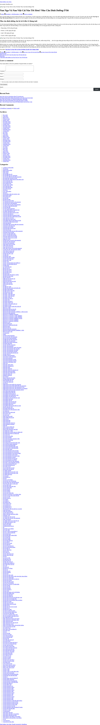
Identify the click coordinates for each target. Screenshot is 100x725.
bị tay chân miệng (7, 191)
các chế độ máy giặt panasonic (10, 203)
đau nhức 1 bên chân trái (8, 296)
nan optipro (5, 499)
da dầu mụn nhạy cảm (8, 253)
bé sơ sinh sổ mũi (7, 188)
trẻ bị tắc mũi (6, 638)
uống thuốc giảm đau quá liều (10, 715)
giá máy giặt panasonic (8, 346)
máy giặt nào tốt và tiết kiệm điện (10, 448)
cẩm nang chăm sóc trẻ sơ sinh (10, 236)
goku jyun (5, 363)
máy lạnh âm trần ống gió (9, 465)
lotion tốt (5, 425)
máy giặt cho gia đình (8, 436)
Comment (2, 71)
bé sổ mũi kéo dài (7, 186)
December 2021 (6, 156)
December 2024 (6, 121)
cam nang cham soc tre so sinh (10, 237)
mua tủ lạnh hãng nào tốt (8, 467)
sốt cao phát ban (6, 544)
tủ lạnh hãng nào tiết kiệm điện (10, 675)
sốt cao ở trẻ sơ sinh (7, 543)
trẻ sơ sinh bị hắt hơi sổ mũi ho (10, 647)
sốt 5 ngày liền (6, 530)
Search (1, 87)
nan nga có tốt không (8, 479)
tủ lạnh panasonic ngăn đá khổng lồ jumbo (13, 707)
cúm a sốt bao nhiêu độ (8, 252)
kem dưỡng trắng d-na (8, 404)
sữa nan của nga (6, 571)
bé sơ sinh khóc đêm (7, 187)
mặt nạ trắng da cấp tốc (8, 428)
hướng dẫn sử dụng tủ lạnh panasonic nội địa (13, 389)
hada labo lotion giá (7, 374)
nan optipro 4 (6, 501)
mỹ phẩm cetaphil (7, 470)
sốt (3, 527)
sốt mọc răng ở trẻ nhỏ (8, 555)
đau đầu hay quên (7, 286)
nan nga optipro (6, 490)
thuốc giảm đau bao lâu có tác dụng (11, 618)
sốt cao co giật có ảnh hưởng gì (10, 531)
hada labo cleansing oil (8, 366)
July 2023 (5, 132)
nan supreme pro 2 (7, 507)
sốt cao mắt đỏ (6, 542)
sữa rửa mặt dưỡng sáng (8, 593)
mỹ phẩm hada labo (7, 474)
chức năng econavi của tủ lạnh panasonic (12, 248)
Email (2, 76)
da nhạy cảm (6, 261)
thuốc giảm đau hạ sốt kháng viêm (11, 620)
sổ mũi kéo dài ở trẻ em (8, 526)
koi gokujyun (6, 411)
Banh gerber (6, 171)
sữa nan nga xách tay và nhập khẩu (11, 584)
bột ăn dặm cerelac (7, 195)
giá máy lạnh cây (7, 354)
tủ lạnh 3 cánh (6, 670)
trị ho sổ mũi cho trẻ (7, 663)
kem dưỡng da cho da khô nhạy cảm (11, 397)
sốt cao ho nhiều (6, 539)
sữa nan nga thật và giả (8, 581)
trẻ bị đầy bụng (6, 630)
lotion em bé (6, 419)
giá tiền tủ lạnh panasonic (9, 355)
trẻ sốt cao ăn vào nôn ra (8, 659)
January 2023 (6, 138)
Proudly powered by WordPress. (19, 724)
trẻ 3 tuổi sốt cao (7, 628)
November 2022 (6, 141)
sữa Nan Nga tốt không (8, 583)
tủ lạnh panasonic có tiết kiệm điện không (12, 700)
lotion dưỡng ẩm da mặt (8, 417)
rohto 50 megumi (7, 519)
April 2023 (5, 135)
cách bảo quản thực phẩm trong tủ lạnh (12, 216)
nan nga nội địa (6, 489)
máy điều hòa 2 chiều (8, 430)
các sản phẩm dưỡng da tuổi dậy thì (11, 210)
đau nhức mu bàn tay (8, 301)
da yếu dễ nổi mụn (7, 266)
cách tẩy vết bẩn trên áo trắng (9, 235)
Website (2, 79)
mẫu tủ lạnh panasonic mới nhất (10, 429)
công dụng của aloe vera (8, 251)
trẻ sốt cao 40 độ (7, 658)
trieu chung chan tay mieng (9, 665)
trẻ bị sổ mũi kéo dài (7, 637)
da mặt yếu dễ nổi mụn (8, 258)
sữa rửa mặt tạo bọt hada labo (10, 598)
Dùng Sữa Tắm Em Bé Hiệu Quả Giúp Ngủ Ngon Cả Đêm (14, 100)
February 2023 (6, 137)
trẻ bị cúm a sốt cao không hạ (9, 629)
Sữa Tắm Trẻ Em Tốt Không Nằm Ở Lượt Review (12, 96)
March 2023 (6, 136)
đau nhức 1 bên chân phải (9, 294)
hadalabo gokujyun (7, 375)
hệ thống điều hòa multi (8, 379)
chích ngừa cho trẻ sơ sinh (9, 244)
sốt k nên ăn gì (6, 552)
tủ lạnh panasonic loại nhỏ (9, 706)
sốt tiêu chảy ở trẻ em (8, 561)
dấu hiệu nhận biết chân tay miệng (11, 274)
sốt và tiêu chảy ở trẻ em (8, 564)
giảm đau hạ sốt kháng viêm (9, 362)
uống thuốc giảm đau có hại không (11, 713)
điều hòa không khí (7, 323)
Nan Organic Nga (7, 503)
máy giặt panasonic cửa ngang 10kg (11, 456)
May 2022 (5, 149)
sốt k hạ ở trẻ (6, 551)
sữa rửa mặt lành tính (8, 594)
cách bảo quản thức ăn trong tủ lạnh (11, 215)
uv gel (4, 719)
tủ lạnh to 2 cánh (7, 710)
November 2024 (6, 123)
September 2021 (6, 160)
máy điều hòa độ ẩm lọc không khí (11, 433)
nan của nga (5, 475)
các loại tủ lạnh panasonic (9, 208)
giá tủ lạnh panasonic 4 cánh (9, 359)
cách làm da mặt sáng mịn (9, 225)
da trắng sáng (6, 265)
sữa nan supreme (7, 588)
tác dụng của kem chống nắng (10, 612)
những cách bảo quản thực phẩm (10, 514)
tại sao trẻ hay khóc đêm (8, 613)
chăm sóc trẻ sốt (6, 239)
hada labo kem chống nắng (9, 372)
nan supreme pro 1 (7, 506)
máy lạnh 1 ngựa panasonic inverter (11, 462)
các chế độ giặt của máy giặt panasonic (12, 202)
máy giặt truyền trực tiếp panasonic (11, 461)
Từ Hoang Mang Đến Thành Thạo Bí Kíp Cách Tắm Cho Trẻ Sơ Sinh (16, 97)
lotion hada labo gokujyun (9, 422)
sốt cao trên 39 (6, 548)
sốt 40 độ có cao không (8, 528)
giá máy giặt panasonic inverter (10, 351)
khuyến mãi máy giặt (8, 407)
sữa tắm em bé (6, 605)
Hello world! (16, 108)
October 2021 (6, 158)
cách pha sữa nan (7, 229)
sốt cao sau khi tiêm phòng (9, 547)
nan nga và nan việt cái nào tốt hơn (31, 52)
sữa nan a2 (5, 569)
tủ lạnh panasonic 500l (8, 698)
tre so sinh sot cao (7, 655)
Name (2, 73)
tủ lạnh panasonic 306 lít (8, 690)
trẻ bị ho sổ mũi (6, 633)
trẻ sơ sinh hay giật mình (8, 651)
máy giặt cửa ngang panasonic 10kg (11, 438)
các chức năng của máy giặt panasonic (12, 204)
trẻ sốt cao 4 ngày (7, 657)
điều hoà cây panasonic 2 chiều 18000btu (12, 315)
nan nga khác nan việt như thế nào (11, 482)
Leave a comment (28, 14)
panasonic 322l (6, 515)
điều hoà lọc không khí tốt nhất (10, 325)
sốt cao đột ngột (6, 538)
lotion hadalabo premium (8, 424)
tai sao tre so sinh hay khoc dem (10, 614)
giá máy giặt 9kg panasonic (9, 344)
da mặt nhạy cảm (7, 256)
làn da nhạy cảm (6, 413)
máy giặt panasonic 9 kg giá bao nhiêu (12, 453)
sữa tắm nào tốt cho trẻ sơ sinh (10, 606)
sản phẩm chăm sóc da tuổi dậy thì (11, 520)
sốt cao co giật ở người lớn (9, 532)
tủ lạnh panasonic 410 (8, 695)
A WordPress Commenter (6, 108)
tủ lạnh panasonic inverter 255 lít (10, 702)
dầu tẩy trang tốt (6, 277)
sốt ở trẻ (5, 556)
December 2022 (6, 140)
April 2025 (5, 116)
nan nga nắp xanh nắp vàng (9, 486)
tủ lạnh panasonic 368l (8, 694)
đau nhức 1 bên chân (8, 293)
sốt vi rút (5, 565)
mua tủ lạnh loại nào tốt (8, 469)
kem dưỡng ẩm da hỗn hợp (9, 392)
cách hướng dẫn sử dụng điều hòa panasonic (13, 224)
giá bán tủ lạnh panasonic (9, 335)
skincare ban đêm (7, 524)
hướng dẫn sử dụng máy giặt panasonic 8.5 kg (13, 387)
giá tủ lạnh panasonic (8, 358)
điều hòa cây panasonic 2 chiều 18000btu (12, 317)
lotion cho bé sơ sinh (7, 416)
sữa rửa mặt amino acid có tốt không (11, 592)
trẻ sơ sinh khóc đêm (7, 653)
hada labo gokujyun (7, 368)
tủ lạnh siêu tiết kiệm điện (9, 708)
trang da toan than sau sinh (9, 626)
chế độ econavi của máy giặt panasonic (12, 240)
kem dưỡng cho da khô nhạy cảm (10, 395)
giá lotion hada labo (7, 343)
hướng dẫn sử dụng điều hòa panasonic (12, 384)
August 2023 (6, 131)
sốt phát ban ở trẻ (7, 559)
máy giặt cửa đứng (7, 437)
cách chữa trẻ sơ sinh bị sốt (9, 219)
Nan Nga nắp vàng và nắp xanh (10, 483)
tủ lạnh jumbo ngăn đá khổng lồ (10, 678)
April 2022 (5, 150)
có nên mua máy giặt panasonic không (12, 249)
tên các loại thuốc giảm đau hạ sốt (11, 616)
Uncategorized (6, 711)
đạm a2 (4, 285)
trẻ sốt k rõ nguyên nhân (8, 661)
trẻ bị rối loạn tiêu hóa (8, 635)
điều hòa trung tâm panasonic (9, 329)
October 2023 (6, 128)
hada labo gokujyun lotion (9, 371)
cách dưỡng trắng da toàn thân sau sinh (12, 220)
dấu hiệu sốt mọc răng (8, 276)
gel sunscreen (6, 333)
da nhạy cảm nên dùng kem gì (10, 264)
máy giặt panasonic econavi (9, 457)
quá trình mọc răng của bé (9, 516)
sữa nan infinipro (7, 572)
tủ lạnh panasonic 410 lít (8, 696)
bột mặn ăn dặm (6, 199)
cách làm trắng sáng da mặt (9, 228)
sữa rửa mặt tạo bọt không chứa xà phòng (12, 600)
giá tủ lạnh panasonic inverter (9, 360)
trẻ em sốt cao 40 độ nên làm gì (10, 642)
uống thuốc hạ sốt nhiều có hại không (11, 716)
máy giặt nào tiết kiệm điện (9, 445)
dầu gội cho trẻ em (7, 270)
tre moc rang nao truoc (8, 645)
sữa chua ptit (6, 567)
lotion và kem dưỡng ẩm (8, 426)
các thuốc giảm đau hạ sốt (9, 211)
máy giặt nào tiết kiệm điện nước (10, 446)
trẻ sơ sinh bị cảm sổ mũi (8, 646)
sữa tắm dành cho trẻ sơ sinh (9, 604)
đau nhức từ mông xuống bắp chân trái (12, 306)
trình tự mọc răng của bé (8, 667)
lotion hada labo (6, 420)
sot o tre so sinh (6, 557)
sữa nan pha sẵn (6, 587)
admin (2, 14)
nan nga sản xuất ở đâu (8, 493)
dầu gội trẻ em (6, 273)
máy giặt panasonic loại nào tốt (10, 458)
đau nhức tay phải (7, 305)
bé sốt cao (5, 190)
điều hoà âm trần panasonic (9, 310)
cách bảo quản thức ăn (8, 214)
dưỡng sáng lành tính (8, 284)
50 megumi (5, 169)
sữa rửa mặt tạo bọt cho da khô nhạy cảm (12, 597)
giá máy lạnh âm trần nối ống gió (10, 352)
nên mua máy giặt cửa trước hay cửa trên (12, 508)
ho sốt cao (5, 383)
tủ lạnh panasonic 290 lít (8, 687)
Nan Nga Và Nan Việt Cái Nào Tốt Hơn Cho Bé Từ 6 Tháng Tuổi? (22, 49)
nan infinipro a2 (6, 477)
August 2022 (6, 145)
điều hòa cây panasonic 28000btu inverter (12, 318)
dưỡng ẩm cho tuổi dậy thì (9, 278)
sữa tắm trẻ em (6, 608)
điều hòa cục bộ (6, 322)
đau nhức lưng (6, 299)
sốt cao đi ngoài (6, 536)
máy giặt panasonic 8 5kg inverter (11, 450)
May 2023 (5, 133)
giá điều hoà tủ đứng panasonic (10, 342)
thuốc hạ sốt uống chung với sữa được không (13, 625)
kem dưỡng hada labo (8, 399)
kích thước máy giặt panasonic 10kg (11, 409)
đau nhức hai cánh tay (8, 298)
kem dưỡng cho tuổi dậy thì (9, 396)
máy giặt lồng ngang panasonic (10, 444)
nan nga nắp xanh (7, 485)
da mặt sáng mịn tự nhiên (9, 257)
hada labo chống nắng (8, 364)
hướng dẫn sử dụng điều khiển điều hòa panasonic (14, 385)
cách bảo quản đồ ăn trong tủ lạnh (11, 212)
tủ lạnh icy (5, 676)
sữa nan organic (6, 585)
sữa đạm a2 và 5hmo (8, 568)
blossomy (5, 192)
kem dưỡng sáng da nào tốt (9, 403)
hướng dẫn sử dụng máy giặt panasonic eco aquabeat (15, 388)
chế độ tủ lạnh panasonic (8, 243)
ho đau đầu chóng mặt (8, 381)
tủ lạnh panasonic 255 (8, 686)
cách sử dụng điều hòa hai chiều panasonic (13, 231)
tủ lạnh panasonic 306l (8, 691)
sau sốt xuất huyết (7, 523)
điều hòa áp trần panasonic (9, 313)
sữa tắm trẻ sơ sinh (7, 609)
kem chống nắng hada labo (9, 391)
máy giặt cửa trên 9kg (8, 440)
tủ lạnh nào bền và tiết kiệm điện (10, 682)
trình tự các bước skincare (9, 666)
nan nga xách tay (7, 498)
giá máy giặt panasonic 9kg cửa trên (11, 348)
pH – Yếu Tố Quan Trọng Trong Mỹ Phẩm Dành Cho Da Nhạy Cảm (16, 101)
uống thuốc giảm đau (8, 712)
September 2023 (6, 129)
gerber (4, 334)
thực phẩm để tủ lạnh (8, 617)
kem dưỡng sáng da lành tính (9, 401)
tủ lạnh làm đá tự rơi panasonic (10, 680)
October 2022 (6, 142)
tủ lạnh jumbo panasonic (8, 679)
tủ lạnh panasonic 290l (8, 688)
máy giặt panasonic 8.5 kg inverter (11, 452)
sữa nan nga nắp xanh (8, 575)
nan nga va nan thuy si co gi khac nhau (12, 494)
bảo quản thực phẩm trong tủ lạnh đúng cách (13, 179)
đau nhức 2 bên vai (7, 297)
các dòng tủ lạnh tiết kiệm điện (10, 206)
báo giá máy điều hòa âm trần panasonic (12, 176)
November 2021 (6, 157)
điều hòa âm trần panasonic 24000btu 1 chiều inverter (15, 311)
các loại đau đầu (6, 207)
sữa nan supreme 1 (7, 589)
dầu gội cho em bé (7, 269)
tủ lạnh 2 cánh (6, 669)
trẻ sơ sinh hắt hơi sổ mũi (8, 650)
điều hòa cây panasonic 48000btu (10, 321)
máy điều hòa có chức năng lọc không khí (12, 432)
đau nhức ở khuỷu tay (8, 302)
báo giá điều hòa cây (7, 174)
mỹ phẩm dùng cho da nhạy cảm (10, 473)
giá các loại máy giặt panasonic (10, 337)
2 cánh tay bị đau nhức (8, 167)
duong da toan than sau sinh (9, 281)
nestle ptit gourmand (7, 511)
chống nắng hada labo (8, 245)
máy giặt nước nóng (7, 449)
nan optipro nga (6, 502)
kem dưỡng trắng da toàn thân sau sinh (12, 405)
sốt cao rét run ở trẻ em (8, 546)
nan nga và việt (6, 497)
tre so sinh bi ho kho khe (8, 649)
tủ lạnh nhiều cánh (7, 684)
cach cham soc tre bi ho (8, 217)
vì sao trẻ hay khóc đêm (8, 721)
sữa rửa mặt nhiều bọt (8, 596)
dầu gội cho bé (6, 268)
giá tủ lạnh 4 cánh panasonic (9, 356)
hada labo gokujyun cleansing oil (10, 370)
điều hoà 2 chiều (7, 307)
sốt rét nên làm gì (7, 560)
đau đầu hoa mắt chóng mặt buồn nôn (11, 288)
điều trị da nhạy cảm (7, 331)
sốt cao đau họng (7, 534)
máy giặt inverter (7, 441)
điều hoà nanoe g (7, 327)
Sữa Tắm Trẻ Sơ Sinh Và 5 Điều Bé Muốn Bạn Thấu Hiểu (13, 99)
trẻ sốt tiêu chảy (6, 662)
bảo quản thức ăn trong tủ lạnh (10, 178)
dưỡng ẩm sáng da (7, 280)
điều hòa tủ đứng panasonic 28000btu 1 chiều (13, 330)
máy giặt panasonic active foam (10, 454)
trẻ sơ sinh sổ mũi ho (7, 654)
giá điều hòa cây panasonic (9, 340)
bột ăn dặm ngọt (6, 196)
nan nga (5, 478)
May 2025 (5, 115)
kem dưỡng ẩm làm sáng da (9, 393)
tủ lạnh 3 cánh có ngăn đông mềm (11, 671)
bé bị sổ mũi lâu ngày (8, 182)
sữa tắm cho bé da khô (8, 602)
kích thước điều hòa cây (8, 408)
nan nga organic (6, 491)
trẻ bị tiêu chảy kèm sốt (8, 639)
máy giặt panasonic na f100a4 (10, 460)
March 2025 (6, 117)
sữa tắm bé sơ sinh (7, 601)
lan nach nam (6, 415)
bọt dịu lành (5, 198)
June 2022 (5, 148)
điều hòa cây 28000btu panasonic (10, 314)
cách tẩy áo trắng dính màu (9, 233)
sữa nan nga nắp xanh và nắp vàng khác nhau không (15, 576)
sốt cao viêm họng (7, 549)
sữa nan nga (5, 573)
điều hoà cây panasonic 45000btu (10, 319)
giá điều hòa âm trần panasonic (10, 339)
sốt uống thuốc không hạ (8, 563)
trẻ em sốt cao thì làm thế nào (9, 643)
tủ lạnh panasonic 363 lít (8, 692)
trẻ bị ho (5, 631)
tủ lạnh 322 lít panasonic (8, 672)
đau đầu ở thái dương (8, 289)
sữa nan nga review (7, 580)
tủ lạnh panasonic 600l (8, 699)
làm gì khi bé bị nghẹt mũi (9, 412)
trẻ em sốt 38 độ (6, 641)
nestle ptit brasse (6, 510)
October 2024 (6, 124)
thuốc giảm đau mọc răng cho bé (10, 622)
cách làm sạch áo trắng (8, 227)
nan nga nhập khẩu (7, 487)
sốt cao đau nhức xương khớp (10, 535)
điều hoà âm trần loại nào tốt (9, 309)
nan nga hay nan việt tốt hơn (9, 481)
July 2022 (5, 146)
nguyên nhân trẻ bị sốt (8, 512)
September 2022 (6, 144)
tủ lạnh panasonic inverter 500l (10, 704)
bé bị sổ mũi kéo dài (7, 180)
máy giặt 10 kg (6, 434)
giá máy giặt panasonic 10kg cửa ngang (12, 347)
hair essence (5, 376)
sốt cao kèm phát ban (8, 540)
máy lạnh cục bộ (7, 466)
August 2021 (6, 161)
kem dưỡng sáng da (7, 400)
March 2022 (6, 152)
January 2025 (6, 120)
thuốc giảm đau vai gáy (8, 624)
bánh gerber (5, 172)
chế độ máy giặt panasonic (9, 241)
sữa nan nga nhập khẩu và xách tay (11, 579)
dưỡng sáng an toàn (7, 282)
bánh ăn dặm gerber (7, 170)
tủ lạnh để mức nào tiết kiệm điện (10, 674)
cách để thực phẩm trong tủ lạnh (10, 221)
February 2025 (6, 119)
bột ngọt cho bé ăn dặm (8, 200)
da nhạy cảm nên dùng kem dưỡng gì (11, 262)
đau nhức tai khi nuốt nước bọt (10, 303)
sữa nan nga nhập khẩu (8, 577)
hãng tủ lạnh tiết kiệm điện (9, 378)
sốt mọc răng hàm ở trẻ (8, 553)
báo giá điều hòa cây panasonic (10, 175)
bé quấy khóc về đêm (8, 184)
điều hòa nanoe (6, 326)
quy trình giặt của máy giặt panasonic (11, 518)
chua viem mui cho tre (8, 247)
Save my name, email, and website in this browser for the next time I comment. (20, 82)
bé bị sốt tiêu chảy (7, 183)
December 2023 (6, 125)
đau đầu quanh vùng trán (8, 290)
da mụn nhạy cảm (7, 260)
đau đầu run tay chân (8, 292)
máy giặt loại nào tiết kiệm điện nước (11, 442)
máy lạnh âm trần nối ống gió (9, 463)
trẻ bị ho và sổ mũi (7, 634)
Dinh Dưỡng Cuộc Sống (5, 1)
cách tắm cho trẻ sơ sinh (8, 232)
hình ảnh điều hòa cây (8, 380)
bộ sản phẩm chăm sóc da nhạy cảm (11, 194)
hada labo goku (6, 367)
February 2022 (6, 153)
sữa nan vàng (6, 590)
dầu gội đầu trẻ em (7, 272)
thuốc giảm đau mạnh (8, 621)
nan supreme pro (7, 505)
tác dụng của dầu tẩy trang (9, 610)
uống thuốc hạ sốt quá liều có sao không (12, 717)
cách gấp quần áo (7, 223)
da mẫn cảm (5, 255)
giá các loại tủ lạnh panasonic (9, 338)
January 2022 (6, 154)
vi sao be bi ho (6, 720)
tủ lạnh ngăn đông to (7, 683)
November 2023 (6, 127)
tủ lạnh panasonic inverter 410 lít (10, 703)
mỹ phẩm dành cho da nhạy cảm (10, 471)
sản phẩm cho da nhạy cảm (9, 522)
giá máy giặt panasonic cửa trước (10, 350)
